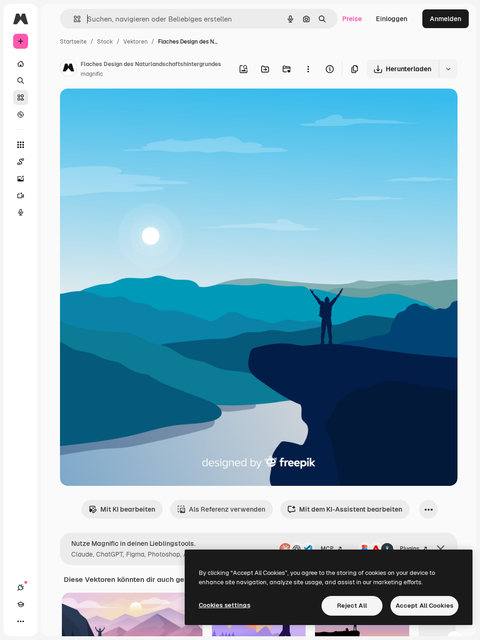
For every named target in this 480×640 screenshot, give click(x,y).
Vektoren (135, 41)
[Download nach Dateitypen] (448, 69)
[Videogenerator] (20, 195)
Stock (105, 41)
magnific (92, 74)
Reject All (352, 606)
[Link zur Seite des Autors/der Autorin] (68, 69)
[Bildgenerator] (20, 178)
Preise (352, 19)
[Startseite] (20, 63)
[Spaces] (20, 161)
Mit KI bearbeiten (127, 509)
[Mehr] (20, 621)
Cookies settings (224, 605)
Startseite (73, 41)
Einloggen (391, 19)
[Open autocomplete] (73, 18)
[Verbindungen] (20, 587)
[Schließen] (440, 549)
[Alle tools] (20, 144)
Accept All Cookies (424, 606)
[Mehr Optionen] (308, 69)
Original (120, 106)
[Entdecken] (20, 114)
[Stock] (20, 97)
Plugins (409, 548)
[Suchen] (20, 80)
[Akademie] (20, 604)
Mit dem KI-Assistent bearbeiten (350, 509)
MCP (327, 548)
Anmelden (445, 19)
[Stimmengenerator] (20, 212)
